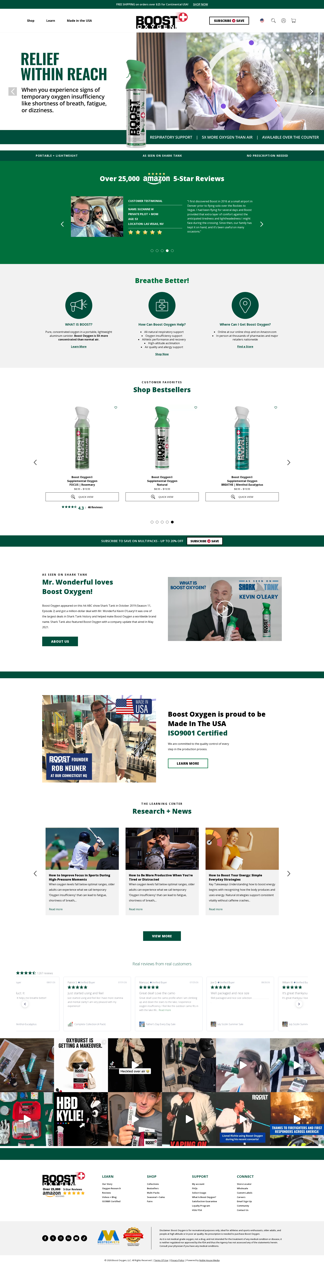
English (262, 20)
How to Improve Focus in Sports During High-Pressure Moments (79, 877)
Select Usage (199, 1192)
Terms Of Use (161, 1260)
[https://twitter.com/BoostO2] (53, 1238)
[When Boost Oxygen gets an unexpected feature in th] (135, 1065)
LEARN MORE (188, 763)
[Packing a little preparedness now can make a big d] (27, 1119)
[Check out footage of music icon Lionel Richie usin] (189, 1119)
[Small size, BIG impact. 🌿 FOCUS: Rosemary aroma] (27, 1065)
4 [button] (167, 250)
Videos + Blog (109, 1197)
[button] (25, 1004)
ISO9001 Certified (111, 1201)
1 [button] (152, 250)
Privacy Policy (177, 1260)
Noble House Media (209, 1260)
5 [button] (172, 250)
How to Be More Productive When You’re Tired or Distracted (161, 877)
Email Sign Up (244, 1201)
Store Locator (244, 1183)
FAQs (194, 1188)
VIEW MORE (162, 936)
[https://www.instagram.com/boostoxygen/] (61, 1238)
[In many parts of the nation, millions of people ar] (297, 1119)
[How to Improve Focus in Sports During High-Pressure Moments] (82, 849)
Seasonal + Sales (156, 1197)
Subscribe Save (229, 21)
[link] (98, 1024)
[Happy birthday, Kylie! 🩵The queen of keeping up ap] (81, 1119)
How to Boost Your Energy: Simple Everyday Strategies (235, 877)
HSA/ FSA (197, 1210)
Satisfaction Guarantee (204, 1201)
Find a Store (245, 346)
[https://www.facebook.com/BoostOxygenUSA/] (45, 1238)
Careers (241, 1197)
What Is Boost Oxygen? (204, 1197)
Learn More (79, 346)
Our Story (107, 1183)
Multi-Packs (153, 1192)
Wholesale (242, 1188)
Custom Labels (244, 1192)
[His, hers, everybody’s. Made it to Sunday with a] (189, 1065)
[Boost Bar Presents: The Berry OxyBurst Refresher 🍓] (297, 1065)
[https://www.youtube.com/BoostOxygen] (76, 1238)
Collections (153, 1183)
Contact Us (242, 1210)
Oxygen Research (111, 1188)
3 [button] (162, 250)
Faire (150, 1201)
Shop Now (162, 354)
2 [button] (157, 250)
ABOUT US (60, 641)
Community (243, 1205)
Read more (56, 909)
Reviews (106, 1192)
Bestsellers (153, 1188)
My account (198, 1183)
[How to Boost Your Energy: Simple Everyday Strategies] (242, 849)
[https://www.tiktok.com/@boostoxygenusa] (84, 1238)
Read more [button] (23, 1010)
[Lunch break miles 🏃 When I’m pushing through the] (243, 1065)
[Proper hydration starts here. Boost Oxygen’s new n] (135, 1119)
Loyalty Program (201, 1205)
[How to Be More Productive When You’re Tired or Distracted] (162, 849)
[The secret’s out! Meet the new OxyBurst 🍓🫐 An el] (81, 1065)
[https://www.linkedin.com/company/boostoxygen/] (68, 1238)
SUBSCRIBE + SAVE (198, 4)
